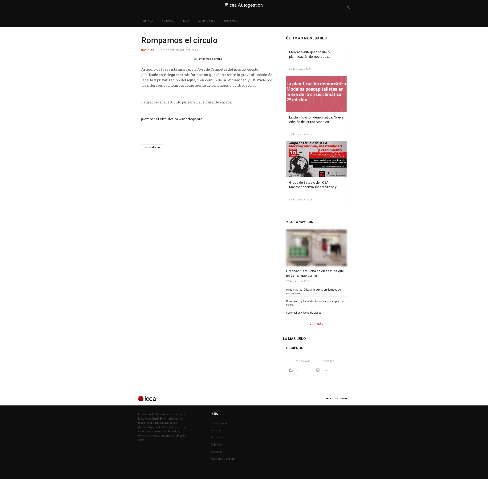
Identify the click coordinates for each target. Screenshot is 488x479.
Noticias (168, 21)
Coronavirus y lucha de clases (303, 312)
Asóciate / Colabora (223, 458)
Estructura (217, 437)
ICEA (186, 21)
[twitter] (343, 473)
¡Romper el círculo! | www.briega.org (171, 119)
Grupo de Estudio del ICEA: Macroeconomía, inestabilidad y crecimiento (313, 186)
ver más (316, 323)
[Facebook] (267, 51)
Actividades (207, 21)
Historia (215, 430)
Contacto (231, 21)
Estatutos (216, 451)
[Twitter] (272, 51)
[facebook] (336, 473)
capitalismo (152, 147)
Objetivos (216, 444)
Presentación (219, 423)
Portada (147, 21)
